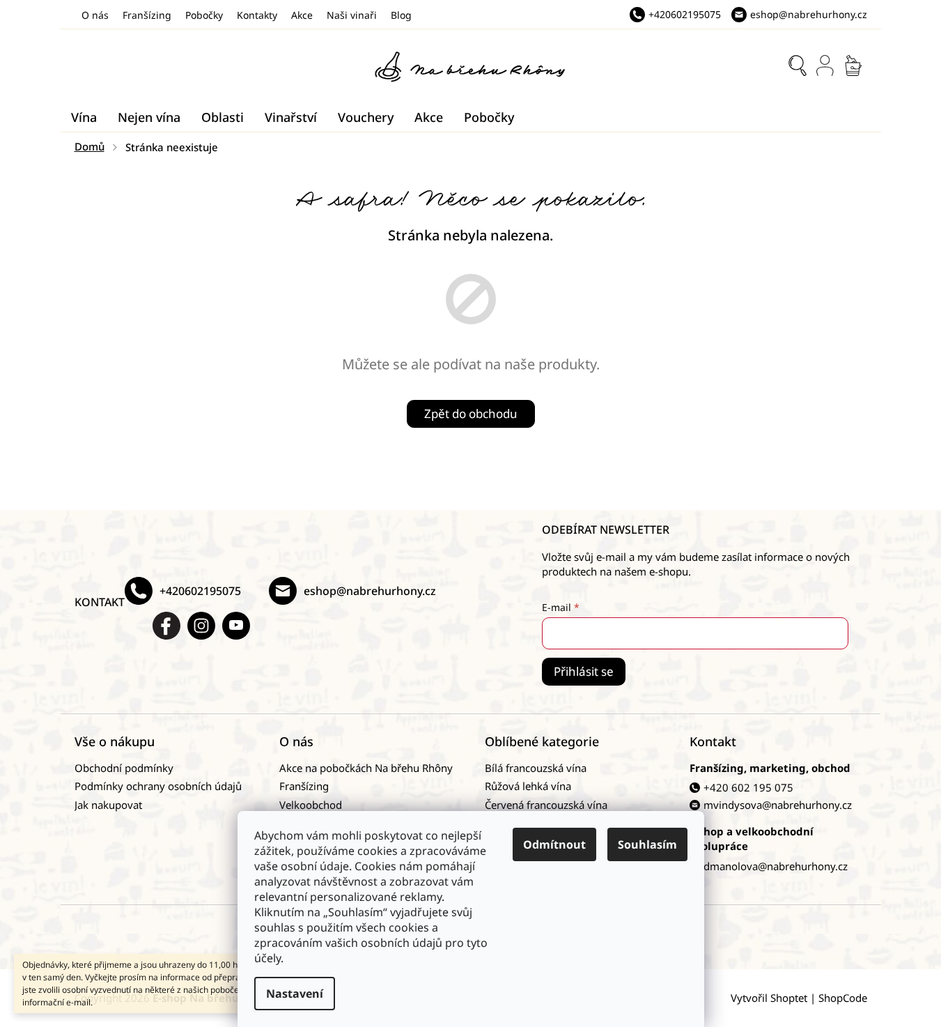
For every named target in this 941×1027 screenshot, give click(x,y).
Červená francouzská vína (546, 805)
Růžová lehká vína (528, 786)
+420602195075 (200, 591)
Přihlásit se (584, 671)
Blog (401, 15)
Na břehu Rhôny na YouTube (236, 626)
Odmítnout (554, 844)
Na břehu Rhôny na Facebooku (166, 626)
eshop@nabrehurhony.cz (370, 591)
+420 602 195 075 (748, 787)
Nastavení (294, 993)
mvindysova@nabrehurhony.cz (777, 805)
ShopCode (842, 998)
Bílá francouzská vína (535, 768)
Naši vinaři (352, 15)
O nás (95, 15)
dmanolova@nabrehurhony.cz (775, 866)
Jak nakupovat (108, 805)
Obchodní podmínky (124, 768)
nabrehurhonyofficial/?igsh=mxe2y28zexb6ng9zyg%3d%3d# (201, 626)
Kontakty (257, 15)
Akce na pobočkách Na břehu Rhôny (366, 768)
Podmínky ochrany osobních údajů (158, 786)
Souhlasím (647, 844)
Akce (302, 15)
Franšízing (147, 15)
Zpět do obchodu (471, 414)
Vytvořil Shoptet (769, 998)
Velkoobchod (310, 805)
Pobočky (204, 15)
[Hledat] (797, 65)
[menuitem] (84, 117)
